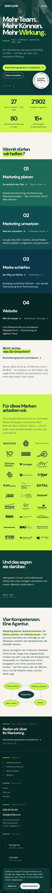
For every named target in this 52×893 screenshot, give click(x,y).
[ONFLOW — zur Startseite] (11, 6)
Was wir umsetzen (14, 231)
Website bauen (32, 634)
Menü (44, 6)
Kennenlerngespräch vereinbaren (22, 357)
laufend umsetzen (31, 631)
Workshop (36, 274)
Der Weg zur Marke (14, 274)
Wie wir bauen (12, 318)
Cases (5, 788)
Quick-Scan (38, 184)
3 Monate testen (38, 231)
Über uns (6, 792)
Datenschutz (17, 880)
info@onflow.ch (12, 814)
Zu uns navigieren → (11, 826)
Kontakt (6, 796)
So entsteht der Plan (15, 184)
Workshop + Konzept (36, 318)
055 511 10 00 (10, 809)
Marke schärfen (11, 634)
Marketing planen (12, 631)
